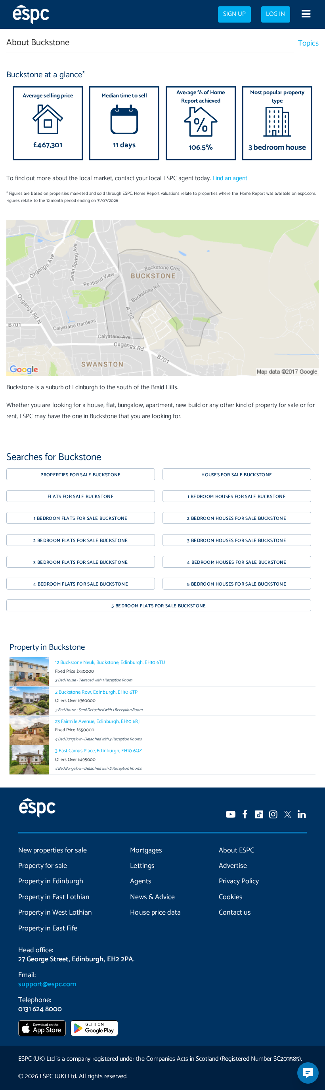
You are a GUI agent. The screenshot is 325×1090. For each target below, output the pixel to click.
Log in (275, 14)
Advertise (233, 866)
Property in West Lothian (55, 913)
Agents (140, 881)
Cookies (231, 897)
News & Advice (152, 897)
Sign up (234, 14)
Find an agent (229, 178)
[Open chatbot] (308, 1073)
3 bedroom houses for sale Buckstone (236, 540)
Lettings (142, 866)
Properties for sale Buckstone (80, 475)
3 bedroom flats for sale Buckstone (80, 562)
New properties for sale (52, 850)
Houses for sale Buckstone (236, 475)
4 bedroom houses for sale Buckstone (237, 562)
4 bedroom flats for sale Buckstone (80, 584)
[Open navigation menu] (305, 15)
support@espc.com (47, 984)
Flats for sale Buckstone (81, 496)
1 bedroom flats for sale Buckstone (80, 518)
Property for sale (42, 866)
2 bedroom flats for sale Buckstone (80, 540)
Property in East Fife (47, 928)
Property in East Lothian (54, 897)
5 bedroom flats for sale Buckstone (158, 606)
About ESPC (236, 850)
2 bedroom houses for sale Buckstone (236, 518)
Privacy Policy (239, 881)
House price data (155, 913)
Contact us (235, 913)
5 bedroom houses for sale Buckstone (236, 584)
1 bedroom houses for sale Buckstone (236, 496)
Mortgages (146, 850)
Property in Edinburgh (50, 881)
